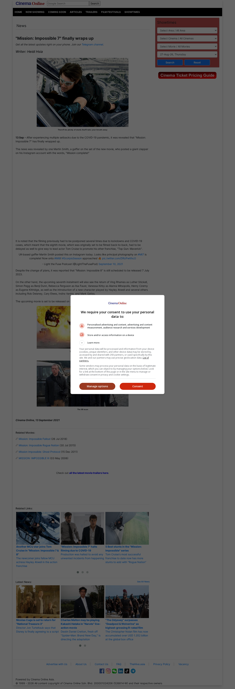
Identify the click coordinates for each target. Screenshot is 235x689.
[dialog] (117, 344)
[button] (117, 342)
